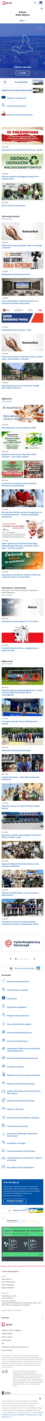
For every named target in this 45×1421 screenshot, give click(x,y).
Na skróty (5, 1318)
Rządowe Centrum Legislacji (11, 1330)
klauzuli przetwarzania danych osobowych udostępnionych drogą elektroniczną (22, 1414)
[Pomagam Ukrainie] (22, 1210)
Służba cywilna (7, 1337)
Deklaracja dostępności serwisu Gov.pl (15, 1347)
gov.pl (9, 1324)
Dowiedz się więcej (14, 1201)
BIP (3, 1344)
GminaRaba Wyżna (23, 13)
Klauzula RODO (7, 1350)
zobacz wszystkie (7, 219)
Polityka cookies (7, 1334)
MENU (21, 21)
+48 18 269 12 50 (7, 1298)
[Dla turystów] (22, 82)
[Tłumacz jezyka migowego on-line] (22, 968)
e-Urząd (22, 73)
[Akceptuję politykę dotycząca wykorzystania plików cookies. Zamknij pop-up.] (40, 1398)
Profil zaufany (6, 1340)
